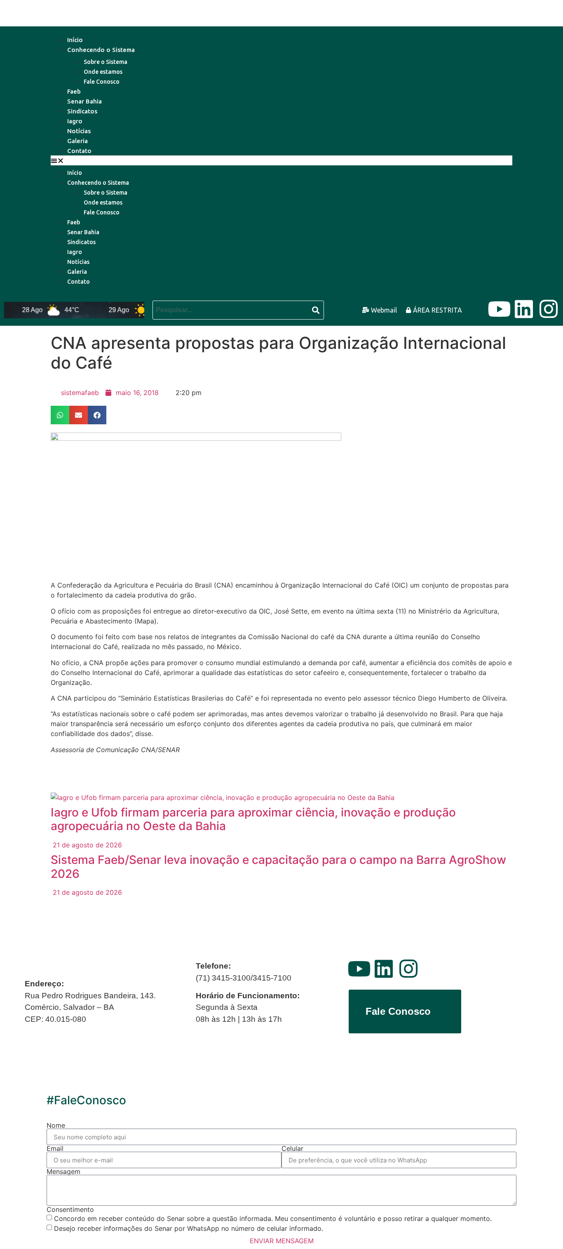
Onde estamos (103, 71)
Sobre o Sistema (105, 62)
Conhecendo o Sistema (101, 49)
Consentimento (70, 1209)
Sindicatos (82, 111)
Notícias (79, 130)
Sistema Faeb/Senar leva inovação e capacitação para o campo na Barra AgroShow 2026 (278, 867)
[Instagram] (548, 309)
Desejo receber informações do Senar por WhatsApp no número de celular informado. (188, 1228)
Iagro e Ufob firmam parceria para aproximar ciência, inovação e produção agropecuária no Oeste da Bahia (253, 819)
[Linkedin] (524, 309)
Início (75, 39)
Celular (292, 1148)
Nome (56, 1125)
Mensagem (63, 1171)
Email (55, 1148)
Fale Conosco (102, 81)
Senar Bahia (84, 101)
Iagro (74, 121)
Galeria (77, 140)
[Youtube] (499, 309)
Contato (79, 150)
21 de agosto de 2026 (86, 845)
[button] (281, 160)
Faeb (74, 91)
